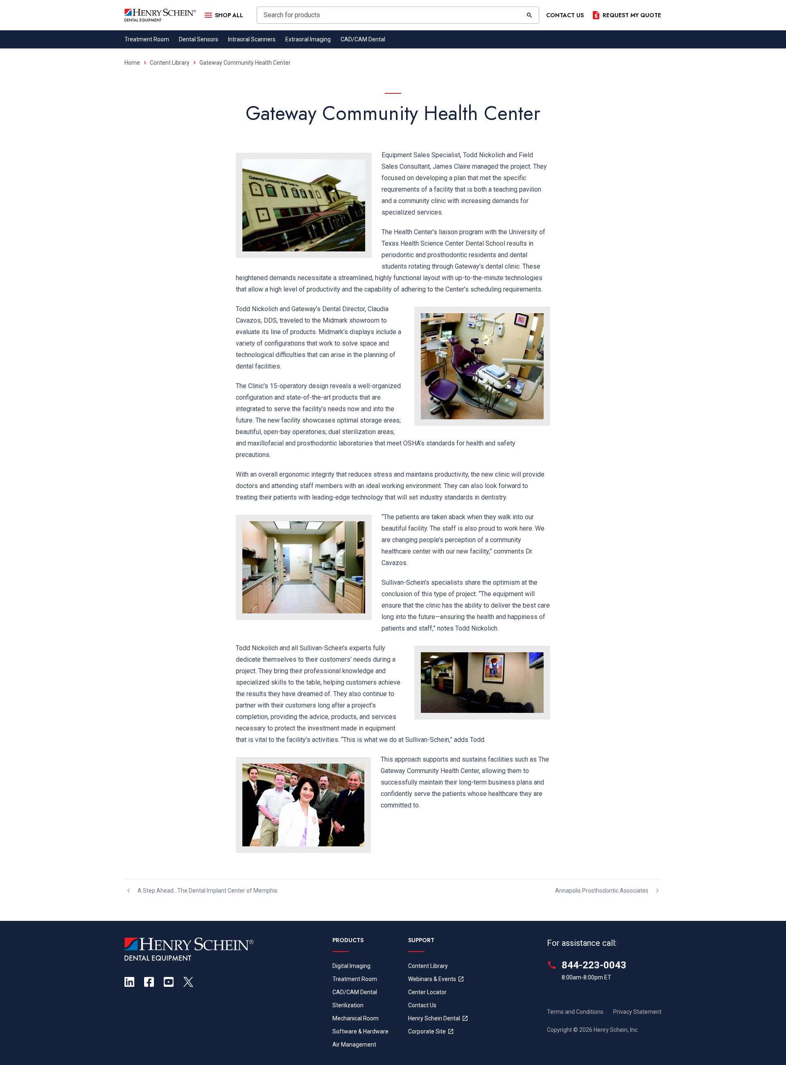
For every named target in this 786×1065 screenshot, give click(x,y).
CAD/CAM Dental (363, 39)
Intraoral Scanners (252, 39)
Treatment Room (146, 39)
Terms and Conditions (575, 1011)
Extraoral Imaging (308, 39)
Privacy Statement (637, 1011)
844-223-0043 (594, 965)
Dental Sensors (198, 39)
